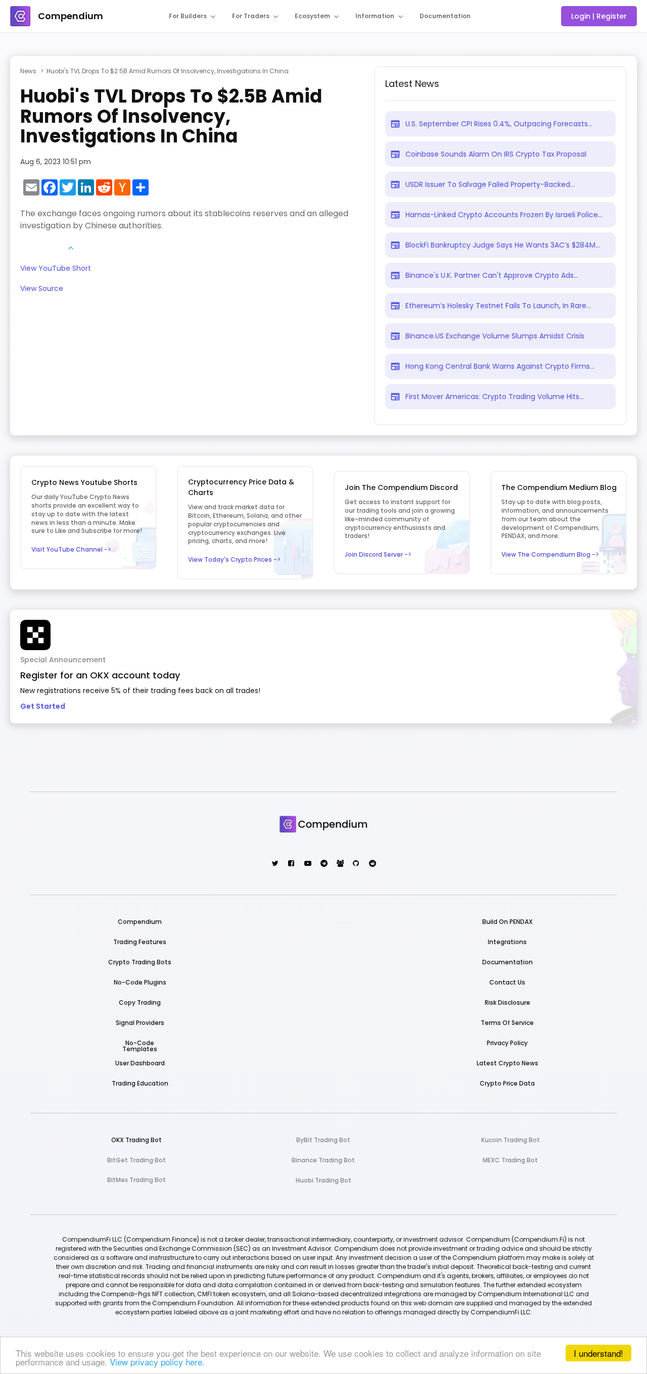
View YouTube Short (55, 269)
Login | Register (599, 16)
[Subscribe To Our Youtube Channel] (307, 864)
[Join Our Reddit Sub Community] (371, 864)
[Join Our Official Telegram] (323, 864)
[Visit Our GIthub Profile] (355, 864)
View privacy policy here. (157, 1361)
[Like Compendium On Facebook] (291, 864)
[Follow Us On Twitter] (274, 864)
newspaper (395, 124)
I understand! (598, 1353)
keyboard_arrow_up (71, 248)
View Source (41, 289)
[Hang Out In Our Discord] (339, 864)
